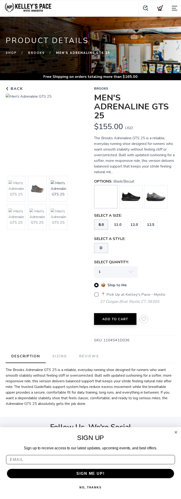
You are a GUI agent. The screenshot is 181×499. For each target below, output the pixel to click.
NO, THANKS (90, 487)
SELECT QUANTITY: (111, 262)
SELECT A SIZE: (108, 215)
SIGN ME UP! (90, 473)
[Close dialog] (176, 432)
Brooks (36, 53)
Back (16, 88)
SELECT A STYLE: (109, 238)
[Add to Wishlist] (143, 319)
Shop (11, 53)
